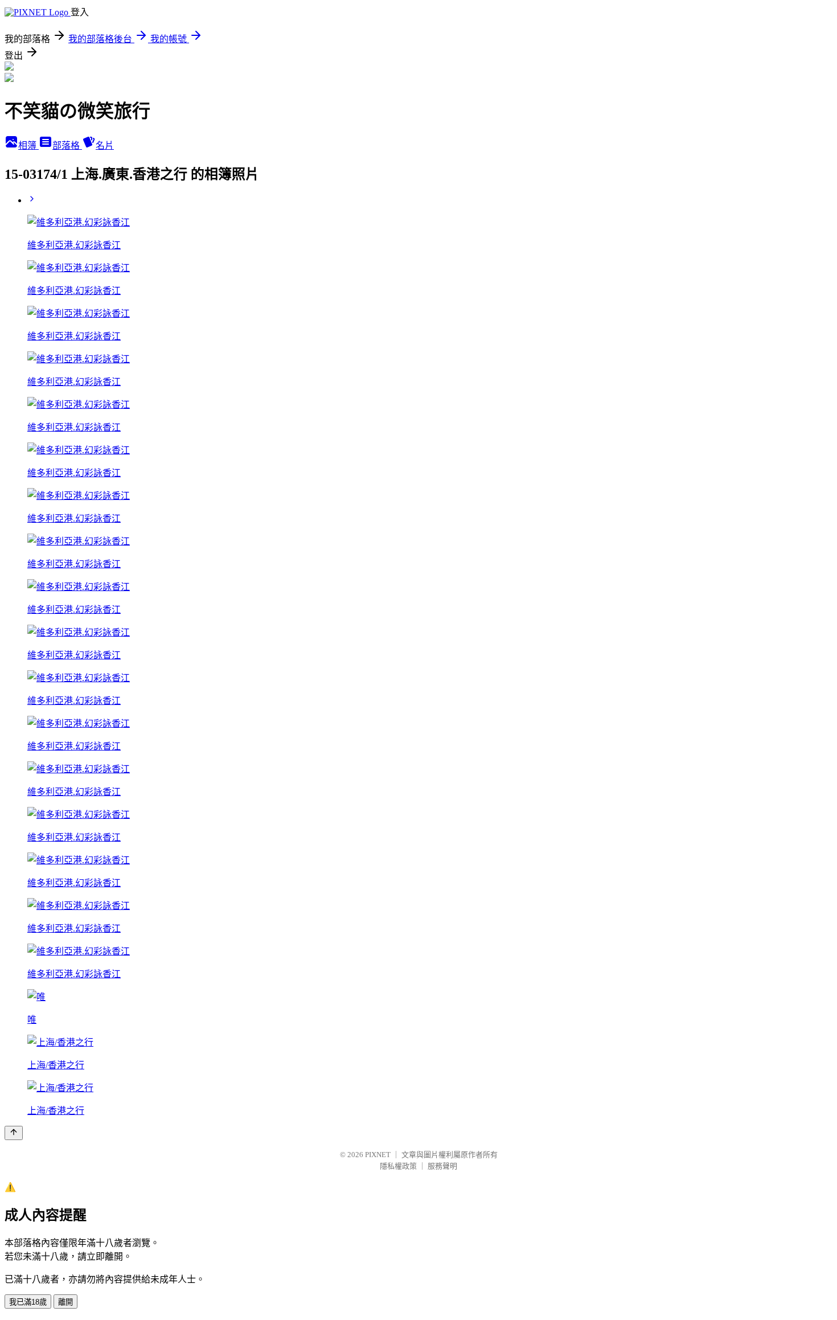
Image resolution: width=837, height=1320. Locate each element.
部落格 (67, 145)
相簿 (28, 145)
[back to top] (14, 1133)
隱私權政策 (398, 1166)
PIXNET (378, 1154)
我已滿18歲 (28, 1302)
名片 (105, 145)
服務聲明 (442, 1166)
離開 (65, 1302)
